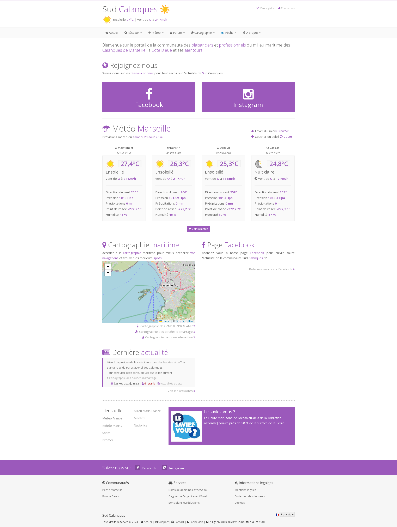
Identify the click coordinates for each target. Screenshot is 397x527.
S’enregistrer (267, 8)
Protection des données (250, 496)
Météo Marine (112, 425)
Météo (156, 33)
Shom (106, 433)
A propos (251, 33)
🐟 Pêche (227, 33)
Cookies (240, 502)
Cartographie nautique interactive (168, 337)
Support (163, 522)
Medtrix (139, 418)
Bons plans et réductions (184, 502)
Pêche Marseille (112, 490)
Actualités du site (171, 383)
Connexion (288, 8)
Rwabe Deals (110, 496)
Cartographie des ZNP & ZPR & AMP (166, 326)
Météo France (112, 418)
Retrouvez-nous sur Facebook (270, 269)
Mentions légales (245, 490)
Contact (179, 522)
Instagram (176, 468)
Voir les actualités (180, 391)
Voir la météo (199, 229)
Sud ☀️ (136, 9)
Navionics (140, 425)
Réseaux (133, 33)
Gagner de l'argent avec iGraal (188, 496)
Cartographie (203, 33)
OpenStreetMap (185, 321)
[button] (108, 267)
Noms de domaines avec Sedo (188, 490)
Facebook (148, 468)
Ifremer (107, 440)
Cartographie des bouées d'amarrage (165, 331)
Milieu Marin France (147, 411)
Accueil (113, 33)
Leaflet (166, 321)
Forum (177, 33)
